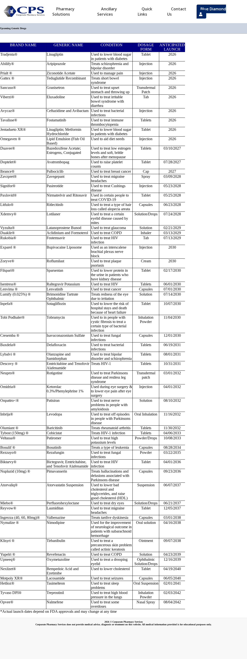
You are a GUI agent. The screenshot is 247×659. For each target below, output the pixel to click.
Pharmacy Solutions (63, 11)
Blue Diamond (213, 9)
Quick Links (145, 11)
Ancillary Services (107, 11)
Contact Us (176, 11)
